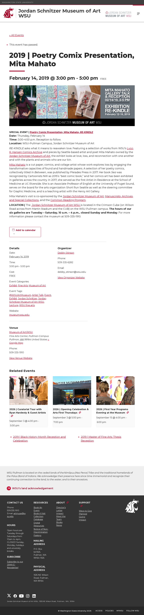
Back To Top (138, 607)
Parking (37, 535)
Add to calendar (26, 230)
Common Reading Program (68, 200)
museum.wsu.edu (19, 314)
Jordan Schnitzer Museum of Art (29, 156)
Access (98, 611)
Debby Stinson (66, 252)
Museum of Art (37, 285)
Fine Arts (23, 285)
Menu (138, 13)
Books (59, 522)
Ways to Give (85, 511)
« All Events (16, 35)
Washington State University (17, 2)
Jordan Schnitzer (27, 298)
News (59, 525)
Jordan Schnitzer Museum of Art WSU (56, 205)
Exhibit (13, 285)
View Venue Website (20, 358)
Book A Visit (39, 513)
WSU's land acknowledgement (32, 488)
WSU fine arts (27, 305)
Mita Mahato (17, 164)
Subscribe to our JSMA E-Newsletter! (15, 564)
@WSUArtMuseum (20, 295)
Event (47, 295)
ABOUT (60, 502)
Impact (59, 513)
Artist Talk (37, 295)
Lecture (13, 305)
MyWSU (120, 611)
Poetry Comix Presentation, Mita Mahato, (61, 132)
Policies (109, 611)
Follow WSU (132, 611)
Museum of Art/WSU (21, 332)
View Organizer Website (71, 277)
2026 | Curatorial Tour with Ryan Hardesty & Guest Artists (27, 411)
